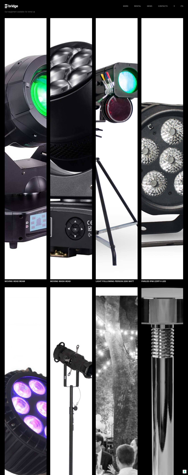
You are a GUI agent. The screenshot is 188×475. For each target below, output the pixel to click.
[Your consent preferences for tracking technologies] (184, 471)
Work (125, 6)
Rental (137, 6)
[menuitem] (182, 6)
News (149, 6)
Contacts (163, 6)
